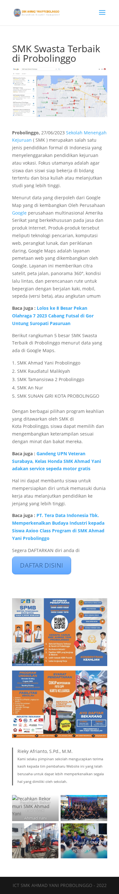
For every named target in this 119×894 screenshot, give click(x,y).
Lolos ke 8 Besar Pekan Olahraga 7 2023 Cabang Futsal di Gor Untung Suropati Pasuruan (53, 315)
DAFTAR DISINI (41, 565)
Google (20, 213)
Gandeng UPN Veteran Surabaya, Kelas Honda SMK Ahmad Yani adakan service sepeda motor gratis (56, 461)
